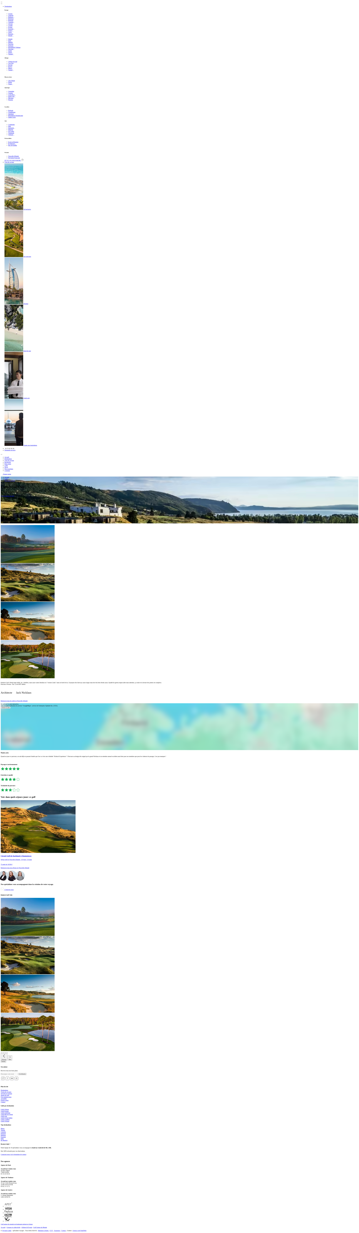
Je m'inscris (22, 1074)
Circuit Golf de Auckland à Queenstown (16, 856)
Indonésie (11, 128)
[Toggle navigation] (1, 3)
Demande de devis (9, 450)
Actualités (4, 1098)
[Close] (1, 454)
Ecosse (10, 27)
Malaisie (10, 129)
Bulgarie (10, 20)
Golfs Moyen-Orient (7, 1114)
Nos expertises (8, 469)
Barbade (10, 110)
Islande (10, 39)
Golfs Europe (5, 1111)
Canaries (10, 22)
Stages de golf (5, 1095)
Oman (10, 84)
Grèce (10, 32)
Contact (3, 1102)
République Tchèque (14, 47)
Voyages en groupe (6, 1093)
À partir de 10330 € (6, 864)
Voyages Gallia (6, 1230)
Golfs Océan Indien (6, 1118)
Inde (9, 126)
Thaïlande (11, 133)
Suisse (10, 52)
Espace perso (6, 474)
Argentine (11, 91)
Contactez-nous (9, 889)
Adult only (26, 398)
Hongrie (10, 34)
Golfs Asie (4, 1116)
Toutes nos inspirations (30, 445)
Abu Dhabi (11, 80)
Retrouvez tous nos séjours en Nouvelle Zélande (15, 868)
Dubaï (10, 82)
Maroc (10, 68)
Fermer (3, 1061)
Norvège (10, 44)
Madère (10, 42)
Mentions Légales (43, 1230)
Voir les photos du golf (7, 496)
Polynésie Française (14, 158)
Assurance (57, 1230)
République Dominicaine (15, 115)
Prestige (25, 304)
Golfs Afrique (5, 1109)
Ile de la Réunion (13, 142)
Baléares (10, 17)
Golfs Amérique (5, 1113)
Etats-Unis (11, 96)
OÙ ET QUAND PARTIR (12, 160)
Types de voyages (6, 1092)
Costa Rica (11, 95)
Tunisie (10, 70)
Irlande (10, 35)
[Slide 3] (5, 1052)
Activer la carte (5, 707)
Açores (10, 14)
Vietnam (10, 135)
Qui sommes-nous (6, 1097)
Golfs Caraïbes (5, 1119)
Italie (9, 40)
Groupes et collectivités (13, 1227)
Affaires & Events (26, 1227)
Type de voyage (9, 460)
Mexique (10, 98)
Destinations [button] (8, 6)
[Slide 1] (1, 1052)
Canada (10, 93)
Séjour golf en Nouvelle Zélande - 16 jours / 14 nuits (16, 859)
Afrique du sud (12, 61)
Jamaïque (11, 114)
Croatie (10, 25)
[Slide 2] (3, 1052)
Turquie (10, 54)
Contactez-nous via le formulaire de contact (13, 1154)
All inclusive (27, 209)
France (10, 30)
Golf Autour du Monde (40, 1227)
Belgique (11, 19)
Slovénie (10, 49)
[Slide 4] (7, 1052)
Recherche (7, 462)
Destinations (8, 459)
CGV (51, 1230)
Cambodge (11, 124)
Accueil (6, 457)
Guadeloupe (11, 112)
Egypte (10, 65)
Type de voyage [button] (9, 162)
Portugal (10, 46)
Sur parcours (27, 256)
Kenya (10, 66)
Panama (10, 100)
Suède (10, 51)
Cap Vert (10, 63)
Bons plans (7, 464)
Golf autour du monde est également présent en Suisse (17, 1224)
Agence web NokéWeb (79, 1230)
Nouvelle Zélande (13, 156)
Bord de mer (27, 351)
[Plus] (13, 34)
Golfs (6, 465)
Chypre (10, 24)
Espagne (10, 29)
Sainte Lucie (12, 117)
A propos (7, 470)
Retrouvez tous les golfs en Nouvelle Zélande (14, 701)
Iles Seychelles (12, 145)
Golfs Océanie (5, 1121)
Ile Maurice (11, 143)
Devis (6, 467)
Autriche (10, 15)
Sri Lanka (11, 131)
